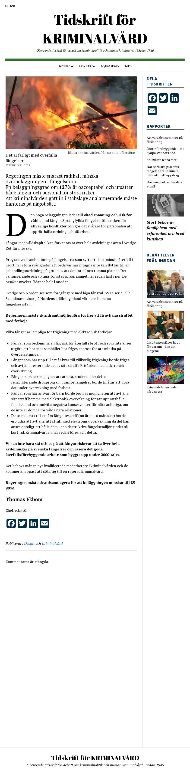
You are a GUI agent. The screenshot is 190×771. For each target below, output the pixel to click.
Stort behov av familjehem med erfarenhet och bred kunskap (165, 230)
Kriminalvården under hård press (162, 389)
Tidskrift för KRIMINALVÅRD (95, 28)
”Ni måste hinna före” (162, 160)
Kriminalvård (52, 543)
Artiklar (64, 66)
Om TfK (85, 66)
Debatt (29, 543)
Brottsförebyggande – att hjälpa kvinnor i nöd (165, 151)
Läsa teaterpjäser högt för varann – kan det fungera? (163, 346)
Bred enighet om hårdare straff (165, 184)
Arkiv (128, 66)
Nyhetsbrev (110, 66)
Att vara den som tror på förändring (165, 139)
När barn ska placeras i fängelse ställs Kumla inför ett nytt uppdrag (163, 171)
